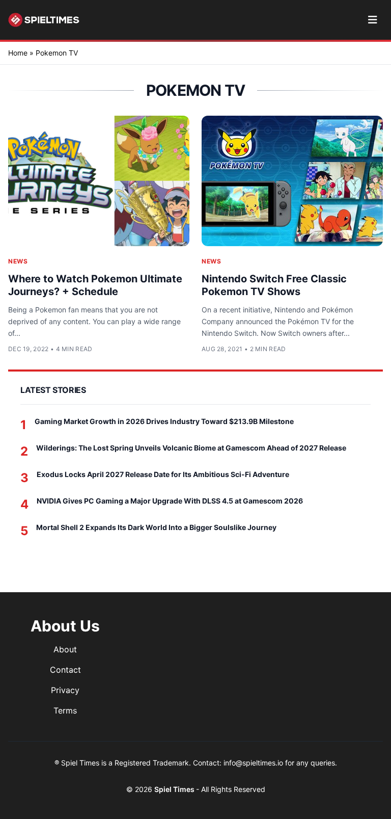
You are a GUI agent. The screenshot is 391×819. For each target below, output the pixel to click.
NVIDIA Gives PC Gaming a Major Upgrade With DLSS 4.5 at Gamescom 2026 (170, 500)
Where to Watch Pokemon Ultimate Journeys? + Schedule (95, 285)
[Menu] (372, 20)
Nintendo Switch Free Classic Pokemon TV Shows (274, 285)
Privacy (65, 690)
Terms (65, 710)
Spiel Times (175, 789)
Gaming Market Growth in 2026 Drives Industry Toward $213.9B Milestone (164, 421)
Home (17, 52)
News (17, 261)
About (65, 649)
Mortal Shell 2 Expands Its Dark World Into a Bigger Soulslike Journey (156, 527)
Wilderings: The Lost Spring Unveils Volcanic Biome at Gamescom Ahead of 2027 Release (191, 447)
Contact (65, 670)
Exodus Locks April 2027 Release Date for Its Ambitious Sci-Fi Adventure (163, 474)
